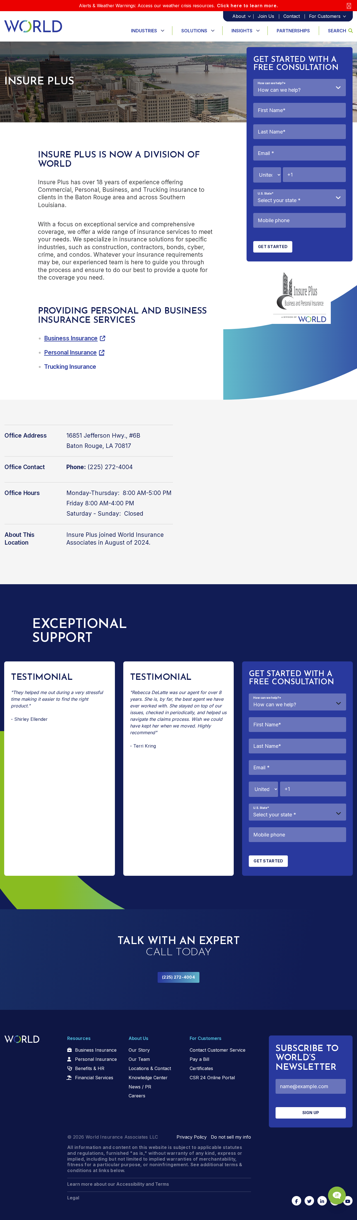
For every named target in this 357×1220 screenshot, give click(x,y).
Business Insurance (71, 338)
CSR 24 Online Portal (212, 1077)
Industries (144, 30)
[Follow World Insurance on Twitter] (309, 1201)
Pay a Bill (199, 1059)
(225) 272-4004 (178, 977)
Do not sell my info (231, 1137)
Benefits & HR (89, 1068)
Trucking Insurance (70, 366)
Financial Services (94, 1077)
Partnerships (293, 30)
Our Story (139, 1050)
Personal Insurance (70, 352)
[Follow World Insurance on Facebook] (296, 1201)
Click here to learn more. (247, 5)
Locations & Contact (150, 1068)
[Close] (349, 6)
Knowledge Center (148, 1077)
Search (337, 30)
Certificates (201, 1068)
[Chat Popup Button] (337, 1195)
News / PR (140, 1087)
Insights (241, 30)
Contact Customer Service (217, 1050)
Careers (137, 1095)
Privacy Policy (192, 1137)
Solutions (194, 30)
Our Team (139, 1059)
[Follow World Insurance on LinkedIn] (322, 1201)
